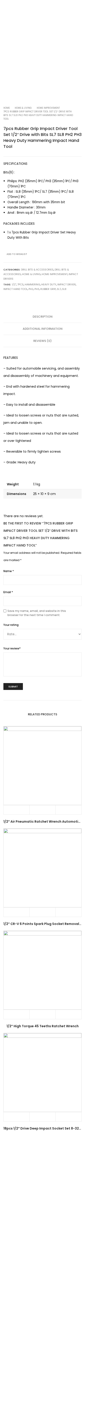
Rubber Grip (48, 289)
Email (8, 592)
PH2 (31, 289)
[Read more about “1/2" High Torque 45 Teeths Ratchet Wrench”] (17, 1014)
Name (8, 571)
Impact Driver (66, 284)
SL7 (59, 289)
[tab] (42, 317)
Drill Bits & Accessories (37, 269)
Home (6, 108)
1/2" (14, 284)
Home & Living (23, 108)
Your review (12, 648)
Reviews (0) (42, 341)
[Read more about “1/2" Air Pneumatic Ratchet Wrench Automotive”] (17, 809)
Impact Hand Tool (15, 289)
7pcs (20, 284)
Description (43, 316)
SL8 (64, 289)
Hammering (32, 284)
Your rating (11, 625)
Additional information (43, 329)
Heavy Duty (48, 284)
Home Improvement (48, 108)
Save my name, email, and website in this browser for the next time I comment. (36, 613)
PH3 (36, 289)
